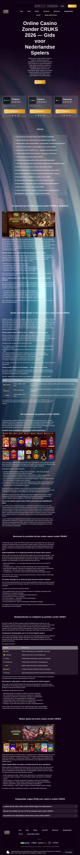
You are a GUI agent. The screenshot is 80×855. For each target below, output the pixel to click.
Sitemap (39, 839)
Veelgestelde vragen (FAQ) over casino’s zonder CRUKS (33, 193)
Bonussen (57, 11)
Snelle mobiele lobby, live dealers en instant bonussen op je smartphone (37, 190)
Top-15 (38, 15)
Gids (29, 11)
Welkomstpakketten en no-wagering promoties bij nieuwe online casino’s (38, 170)
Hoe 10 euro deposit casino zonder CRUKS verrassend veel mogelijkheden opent (40, 163)
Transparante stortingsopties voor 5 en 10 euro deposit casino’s (35, 180)
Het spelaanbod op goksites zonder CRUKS (29, 157)
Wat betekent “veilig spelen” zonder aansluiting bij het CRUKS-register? (37, 183)
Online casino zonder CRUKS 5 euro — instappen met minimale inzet (36, 150)
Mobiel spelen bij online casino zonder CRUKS (30, 187)
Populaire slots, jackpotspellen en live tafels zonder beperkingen (35, 160)
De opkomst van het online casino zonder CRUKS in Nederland (35, 136)
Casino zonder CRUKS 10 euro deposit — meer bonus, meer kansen (36, 153)
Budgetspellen (68, 11)
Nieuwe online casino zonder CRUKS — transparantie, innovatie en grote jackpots (40, 143)
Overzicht (46, 11)
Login (62, 6)
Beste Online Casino (51, 15)
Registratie (72, 6)
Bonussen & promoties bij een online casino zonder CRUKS (34, 167)
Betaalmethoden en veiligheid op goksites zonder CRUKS (33, 177)
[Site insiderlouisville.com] (8, 11)
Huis (21, 11)
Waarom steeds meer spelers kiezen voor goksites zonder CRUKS (36, 140)
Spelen (37, 11)
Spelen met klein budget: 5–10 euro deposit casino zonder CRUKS (36, 146)
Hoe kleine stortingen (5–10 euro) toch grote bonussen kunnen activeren (37, 173)
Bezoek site (14, 111)
